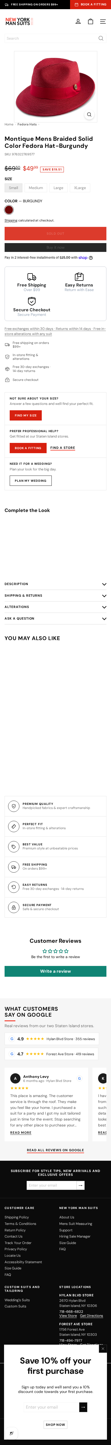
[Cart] (90, 21)
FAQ (8, 1274)
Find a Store (62, 448)
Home (9, 124)
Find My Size (26, 415)
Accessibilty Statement (23, 1262)
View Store (68, 1316)
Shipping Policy (17, 1217)
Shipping (11, 220)
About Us (66, 1217)
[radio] (55, 563)
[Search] (101, 38)
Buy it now (56, 247)
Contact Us (14, 1236)
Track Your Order (18, 1243)
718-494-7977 (70, 1340)
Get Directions (91, 1316)
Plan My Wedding (31, 481)
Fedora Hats (27, 124)
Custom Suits (15, 1306)
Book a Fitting (28, 448)
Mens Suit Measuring (75, 1223)
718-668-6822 (71, 1311)
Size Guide (13, 1268)
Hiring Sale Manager (75, 1236)
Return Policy (15, 1230)
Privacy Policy (16, 1249)
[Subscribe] (83, 1407)
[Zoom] (89, 114)
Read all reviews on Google (55, 1150)
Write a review (55, 971)
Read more (21, 1133)
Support (65, 1230)
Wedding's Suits (17, 1300)
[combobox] (55, 38)
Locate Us (13, 1255)
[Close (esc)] (103, 1349)
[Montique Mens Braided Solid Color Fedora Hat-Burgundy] (55, 539)
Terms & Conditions (20, 1223)
